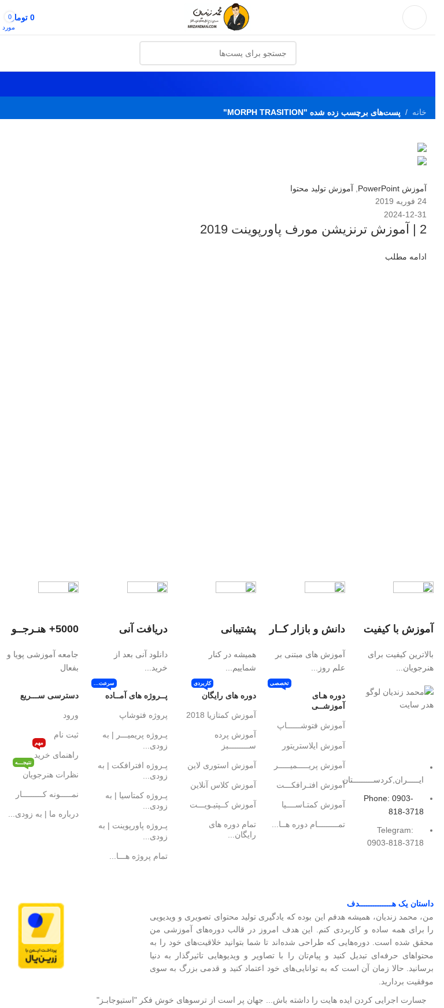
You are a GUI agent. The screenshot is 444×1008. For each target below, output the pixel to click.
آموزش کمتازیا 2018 (221, 715)
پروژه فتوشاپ (143, 715)
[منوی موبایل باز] (414, 17)
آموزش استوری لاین (221, 765)
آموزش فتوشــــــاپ (311, 725)
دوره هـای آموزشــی (307, 697)
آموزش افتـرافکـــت (310, 785)
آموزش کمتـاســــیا (313, 804)
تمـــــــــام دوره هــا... (308, 824)
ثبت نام (66, 734)
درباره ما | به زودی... (43, 813)
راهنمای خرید (56, 752)
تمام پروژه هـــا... (138, 856)
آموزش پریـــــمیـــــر (309, 765)
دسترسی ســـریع (49, 695)
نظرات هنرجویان (47, 772)
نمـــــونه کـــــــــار (47, 794)
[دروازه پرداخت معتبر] (41, 935)
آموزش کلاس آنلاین (223, 785)
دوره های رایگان (225, 692)
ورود (71, 715)
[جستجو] (151, 53)
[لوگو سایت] (218, 16)
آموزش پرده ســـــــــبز (235, 740)
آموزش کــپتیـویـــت (223, 804)
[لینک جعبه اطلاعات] (395, 627)
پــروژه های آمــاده (131, 692)
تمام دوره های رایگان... (232, 829)
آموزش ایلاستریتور (313, 745)
